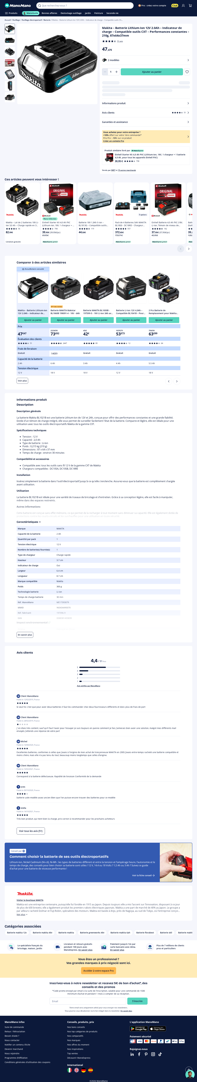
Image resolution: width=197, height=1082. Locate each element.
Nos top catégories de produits (82, 1031)
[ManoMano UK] (76, 1070)
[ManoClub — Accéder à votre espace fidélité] (175, 5)
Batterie (47, 20)
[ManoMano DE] (83, 1070)
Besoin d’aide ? (12, 1035)
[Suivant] (188, 248)
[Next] (176, 381)
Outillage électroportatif (32, 20)
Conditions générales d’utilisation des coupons (27, 1062)
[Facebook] (139, 1054)
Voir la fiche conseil (142, 875)
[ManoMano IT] (69, 1070)
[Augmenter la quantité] (117, 71)
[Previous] (168, 381)
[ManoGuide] (190, 1074)
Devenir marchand (14, 1049)
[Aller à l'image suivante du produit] (91, 64)
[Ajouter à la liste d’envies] (187, 71)
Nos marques (73, 1040)
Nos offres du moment (78, 1044)
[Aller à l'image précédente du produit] (23, 64)
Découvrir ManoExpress (78, 1057)
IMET (113, 170)
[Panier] (190, 5)
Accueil (8, 20)
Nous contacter (12, 1040)
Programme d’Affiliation (16, 1057)
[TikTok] (160, 1054)
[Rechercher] (39, 6)
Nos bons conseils (76, 1027)
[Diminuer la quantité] (105, 71)
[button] (146, 155)
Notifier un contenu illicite (17, 1044)
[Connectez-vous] (183, 5)
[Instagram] (153, 1054)
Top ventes (72, 1053)
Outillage (16, 20)
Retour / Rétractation (15, 1031)
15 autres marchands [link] (127, 170)
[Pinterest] (146, 1054)
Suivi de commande (14, 1027)
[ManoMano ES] (90, 1070)
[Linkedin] (132, 1054)
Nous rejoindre (12, 1053)
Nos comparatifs (75, 1035)
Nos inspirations (75, 1049)
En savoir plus (126, 1011)
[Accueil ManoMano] (18, 5)
